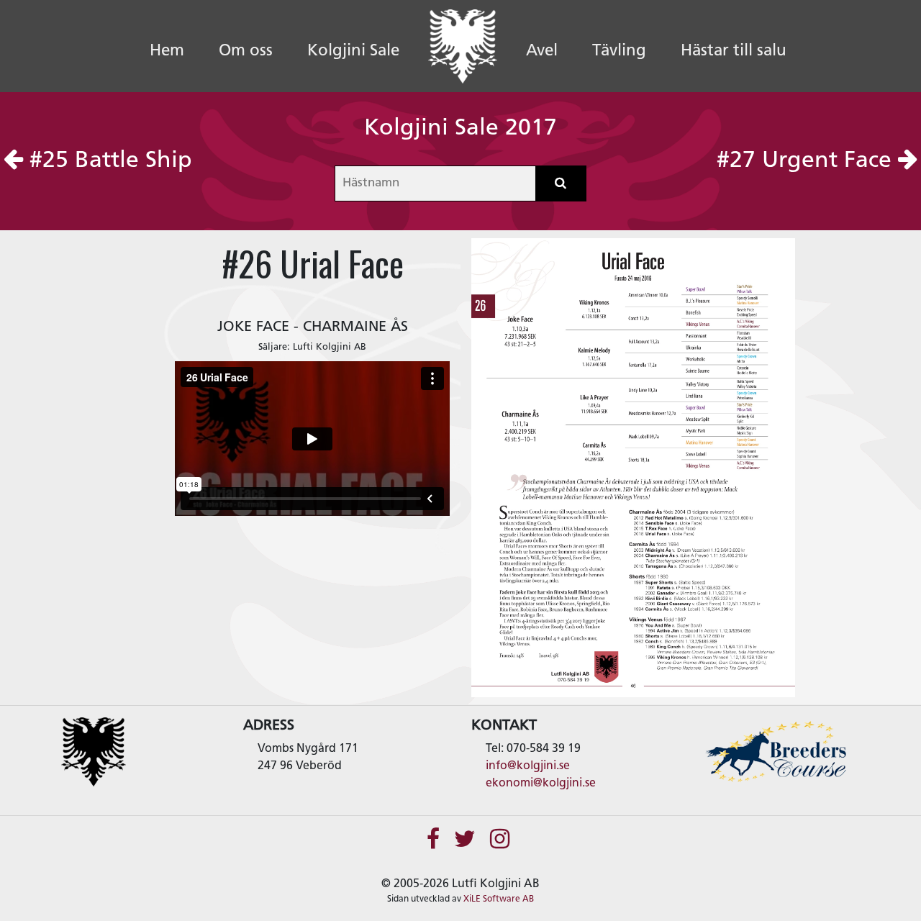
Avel (542, 51)
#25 (107, 161)
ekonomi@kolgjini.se (541, 783)
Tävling (619, 51)
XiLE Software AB (498, 899)
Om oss (246, 51)
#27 (804, 161)
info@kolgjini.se (528, 766)
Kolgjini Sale (353, 51)
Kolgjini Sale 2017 (460, 128)
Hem (175, 51)
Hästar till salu (733, 51)
